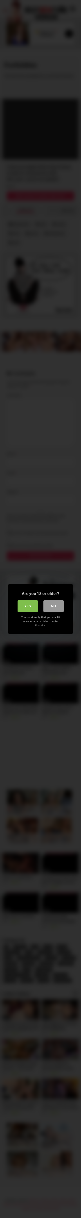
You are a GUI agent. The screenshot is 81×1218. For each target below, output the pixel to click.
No (53, 606)
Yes (27, 606)
